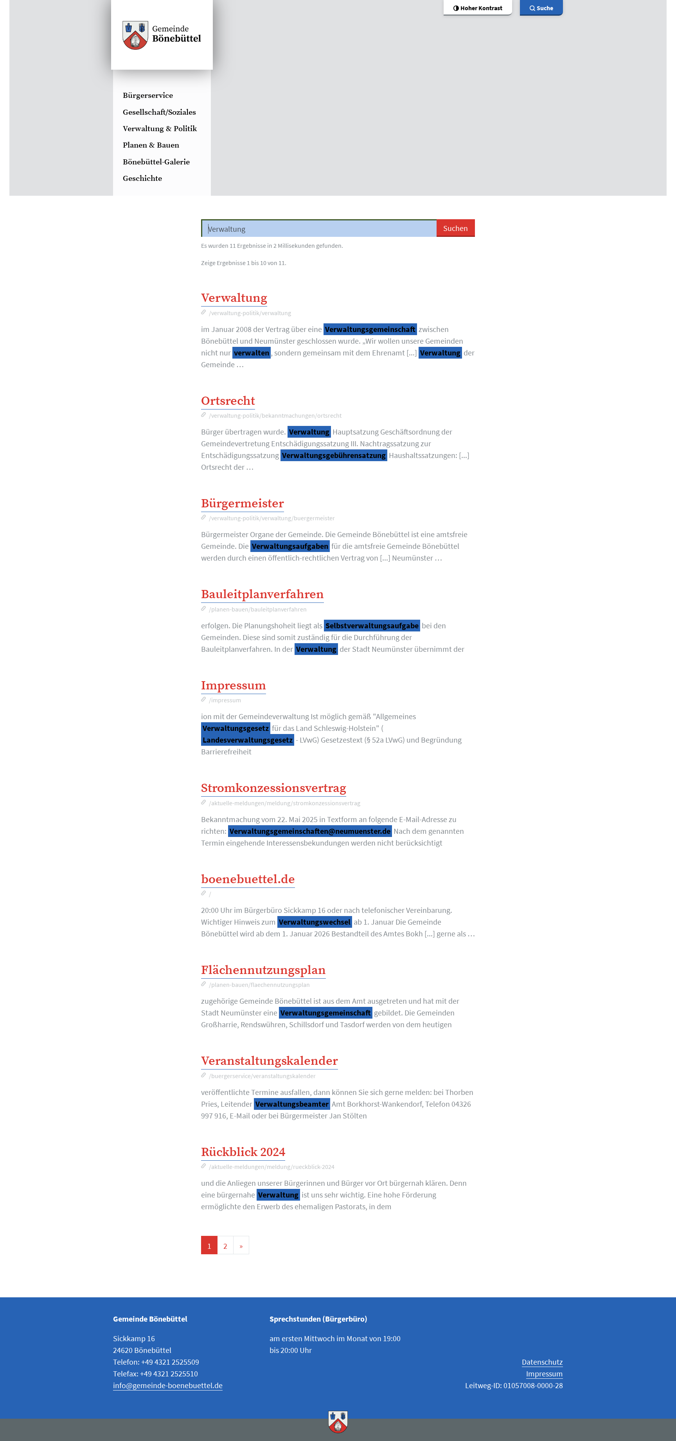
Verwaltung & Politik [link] (160, 129)
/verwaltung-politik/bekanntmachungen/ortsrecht (275, 415)
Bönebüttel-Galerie (156, 162)
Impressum (233, 686)
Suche (545, 8)
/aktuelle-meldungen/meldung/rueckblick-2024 (271, 1166)
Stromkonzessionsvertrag (273, 788)
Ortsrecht (228, 401)
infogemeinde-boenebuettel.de (168, 1385)
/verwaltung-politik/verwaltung (250, 313)
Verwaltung (234, 298)
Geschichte (142, 179)
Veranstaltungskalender (269, 1061)
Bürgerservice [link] (148, 96)
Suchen (455, 228)
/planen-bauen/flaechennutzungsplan (259, 984)
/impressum (225, 700)
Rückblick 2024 (243, 1152)
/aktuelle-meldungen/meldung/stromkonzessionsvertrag (284, 803)
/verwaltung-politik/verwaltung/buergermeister (272, 518)
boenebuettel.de (248, 879)
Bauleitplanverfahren (262, 594)
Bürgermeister (242, 504)
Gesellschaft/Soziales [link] (159, 112)
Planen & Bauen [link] (151, 145)
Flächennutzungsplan (263, 970)
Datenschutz (542, 1362)
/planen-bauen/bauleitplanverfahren (258, 609)
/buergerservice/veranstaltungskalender (262, 1076)
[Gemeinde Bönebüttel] (162, 35)
